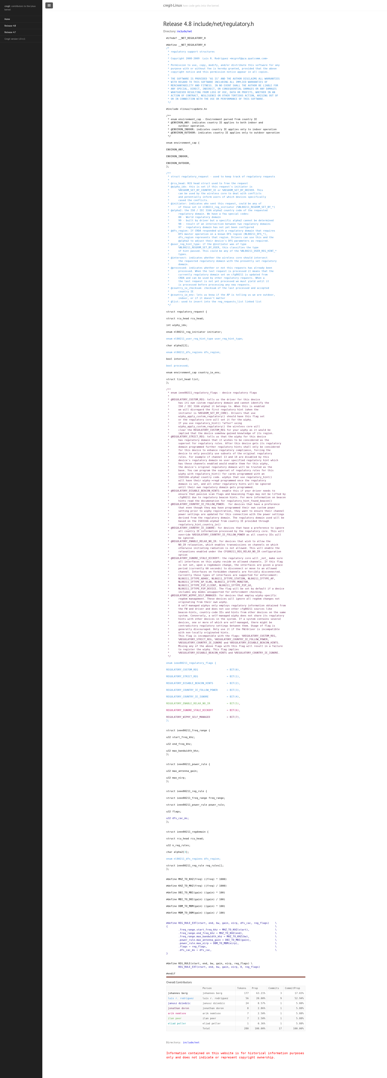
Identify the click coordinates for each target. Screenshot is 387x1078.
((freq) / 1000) (215, 885)
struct (170, 311)
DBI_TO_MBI (186, 892)
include (173, 109)
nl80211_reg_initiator (190, 331)
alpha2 (178, 345)
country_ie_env (208, 372)
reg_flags (261, 923)
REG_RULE (184, 963)
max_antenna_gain (184, 771)
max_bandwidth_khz (185, 750)
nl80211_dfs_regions (188, 352)
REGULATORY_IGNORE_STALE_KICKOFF (189, 710)
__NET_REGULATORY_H (192, 38)
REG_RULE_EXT (187, 923)
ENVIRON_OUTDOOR (177, 163)
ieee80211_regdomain (191, 831)
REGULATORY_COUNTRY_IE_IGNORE (187, 696)
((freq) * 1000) (215, 879)
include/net (184, 31)
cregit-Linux (172, 5)
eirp (234, 923)
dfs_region (211, 352)
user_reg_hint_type (228, 338)
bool (169, 358)
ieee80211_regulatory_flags (193, 663)
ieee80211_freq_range (192, 730)
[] (220, 865)
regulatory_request (190, 311)
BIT (232, 669)
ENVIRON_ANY (174, 149)
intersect (180, 358)
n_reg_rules (180, 845)
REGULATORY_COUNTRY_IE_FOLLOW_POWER (192, 690)
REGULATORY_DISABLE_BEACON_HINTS (189, 683)
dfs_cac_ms (179, 818)
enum (169, 142)
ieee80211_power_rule (192, 764)
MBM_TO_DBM (186, 912)
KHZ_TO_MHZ (186, 885)
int (168, 325)
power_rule (216, 804)
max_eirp (178, 777)
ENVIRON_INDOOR (176, 156)
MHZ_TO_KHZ (186, 879)
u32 (168, 737)
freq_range (216, 798)
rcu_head (183, 318)
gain (198, 892)
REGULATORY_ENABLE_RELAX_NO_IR (188, 703)
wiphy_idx (179, 325)
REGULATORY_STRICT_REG (182, 676)
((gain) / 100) (214, 899)
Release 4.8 (10, 25)
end (211, 923)
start (202, 923)
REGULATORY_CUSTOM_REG (182, 669)
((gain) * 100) (214, 892)
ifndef (172, 38)
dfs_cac (245, 923)
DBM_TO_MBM (186, 906)
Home (7, 19)
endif (171, 973)
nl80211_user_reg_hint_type (193, 338)
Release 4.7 (10, 32)
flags (176, 811)
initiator (214, 331)
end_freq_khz (181, 744)
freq (198, 879)
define (172, 44)
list (195, 379)
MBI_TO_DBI (186, 899)
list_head (183, 379)
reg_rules (212, 865)
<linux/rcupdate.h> (193, 109)
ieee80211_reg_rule (190, 791)
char (169, 345)
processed (180, 365)
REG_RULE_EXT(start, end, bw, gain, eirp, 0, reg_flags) (219, 966)
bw (217, 923)
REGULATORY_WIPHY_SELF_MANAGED (188, 717)
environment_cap (185, 142)
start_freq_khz (183, 737)
